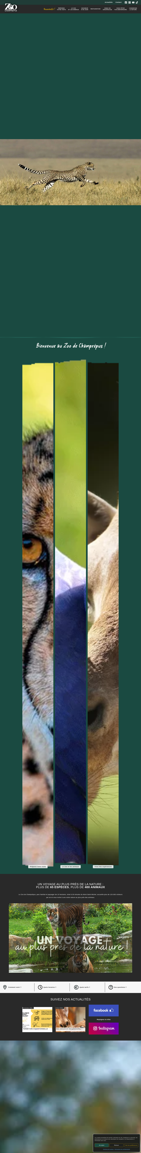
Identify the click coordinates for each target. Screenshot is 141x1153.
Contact (119, 2)
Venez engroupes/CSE (107, 9)
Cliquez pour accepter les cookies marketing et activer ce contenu (70, 938)
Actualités (109, 2)
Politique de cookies (108, 1149)
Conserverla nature (133, 9)
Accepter (101, 1145)
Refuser (116, 1145)
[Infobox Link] (17, 987)
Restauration (95, 9)
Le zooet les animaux (73, 9)
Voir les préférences (131, 1145)
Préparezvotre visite (61, 9)
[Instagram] (129, 2)
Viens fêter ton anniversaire (120, 9)
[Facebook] (126, 2)
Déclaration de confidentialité (122, 1149)
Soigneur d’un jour (84, 9)
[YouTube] (133, 2)
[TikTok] (137, 2)
